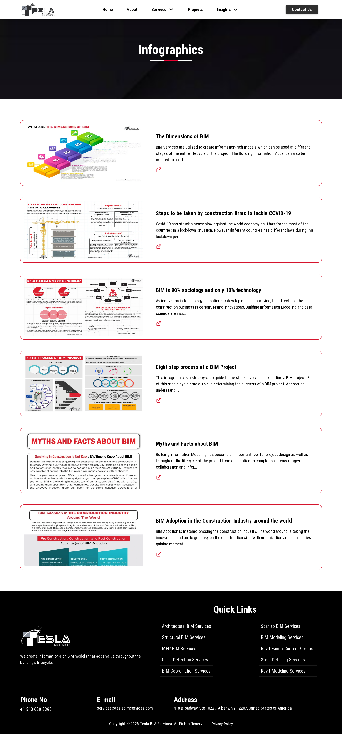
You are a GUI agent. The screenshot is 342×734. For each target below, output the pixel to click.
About (132, 9)
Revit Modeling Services (283, 671)
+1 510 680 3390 (36, 709)
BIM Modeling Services (282, 637)
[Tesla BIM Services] (37, 9)
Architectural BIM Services (186, 626)
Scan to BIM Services (280, 626)
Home (108, 9)
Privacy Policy (222, 723)
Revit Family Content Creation (288, 648)
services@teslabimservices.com (125, 708)
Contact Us (302, 9)
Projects (195, 9)
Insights (224, 9)
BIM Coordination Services (186, 671)
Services (158, 9)
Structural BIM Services (183, 637)
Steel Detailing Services (283, 660)
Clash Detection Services (185, 660)
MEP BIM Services (179, 648)
